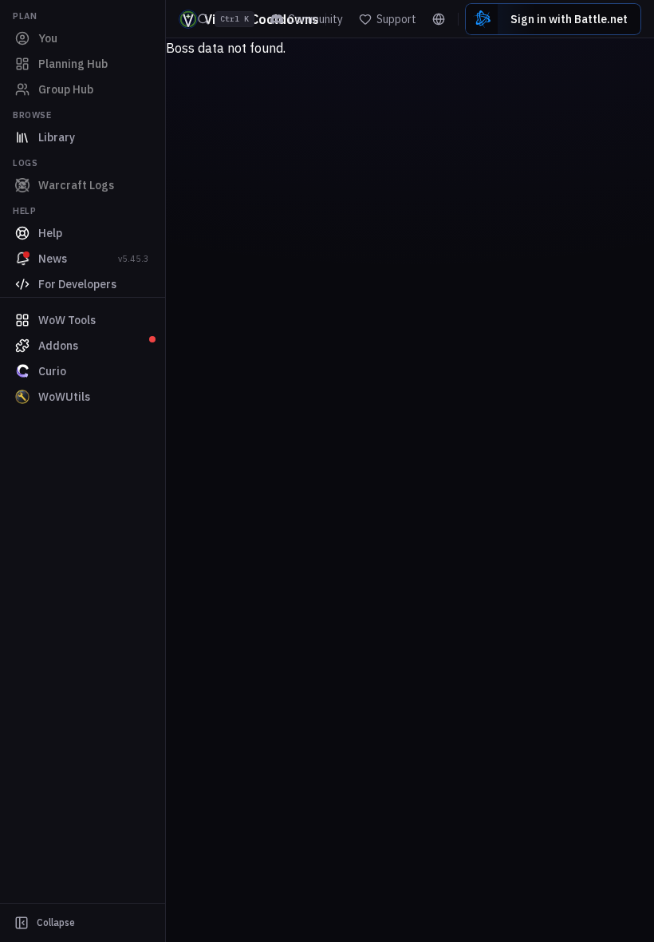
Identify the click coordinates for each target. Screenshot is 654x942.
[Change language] (438, 19)
